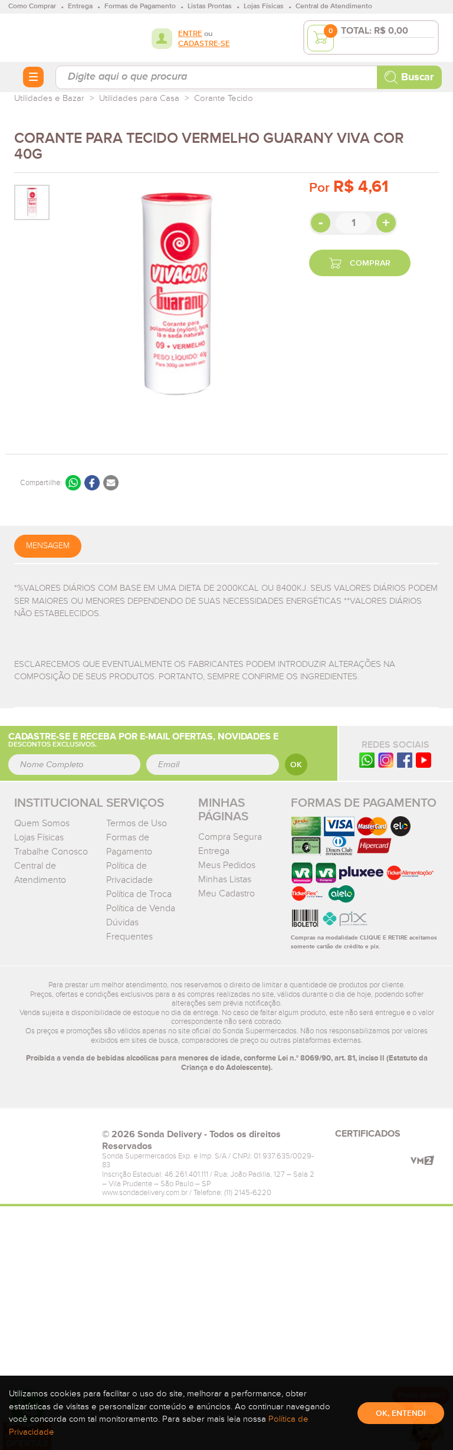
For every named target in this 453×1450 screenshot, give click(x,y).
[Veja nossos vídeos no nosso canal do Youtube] (423, 760)
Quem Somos (42, 823)
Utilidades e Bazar (49, 98)
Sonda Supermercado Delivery (52, 37)
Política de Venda (140, 908)
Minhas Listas (224, 879)
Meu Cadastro (226, 893)
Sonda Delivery (52, 1137)
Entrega (213, 851)
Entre (190, 34)
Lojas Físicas (39, 837)
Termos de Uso (136, 823)
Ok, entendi (401, 1413)
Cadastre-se (204, 44)
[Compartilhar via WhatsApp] (73, 482)
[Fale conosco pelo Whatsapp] (367, 760)
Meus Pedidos (226, 865)
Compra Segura (230, 837)
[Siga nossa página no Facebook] (404, 760)
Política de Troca (139, 894)
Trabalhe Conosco (51, 851)
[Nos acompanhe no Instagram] (385, 760)
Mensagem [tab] (48, 546)
